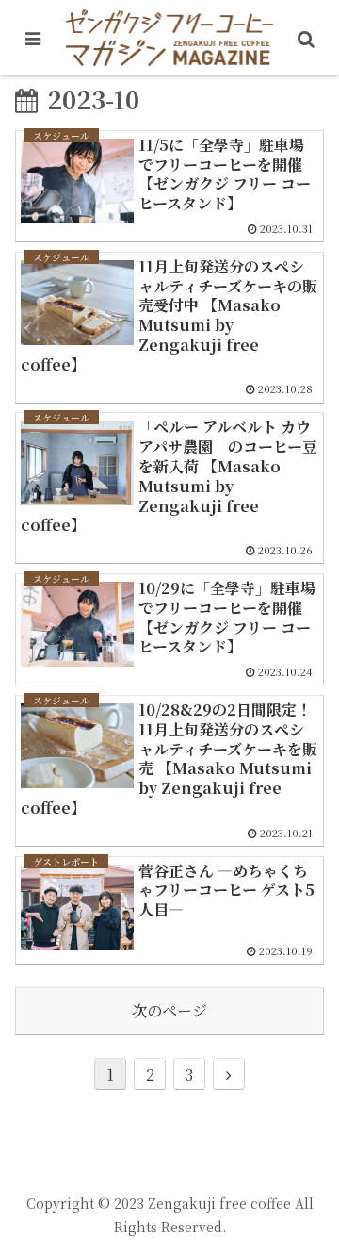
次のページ (169, 1010)
